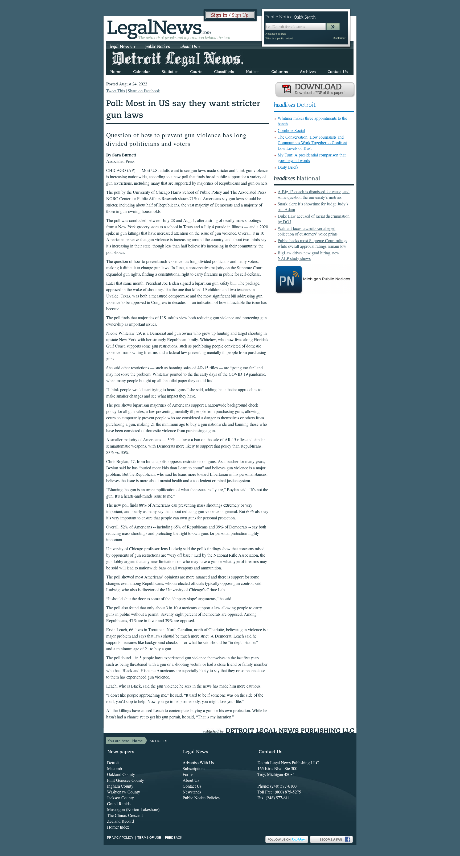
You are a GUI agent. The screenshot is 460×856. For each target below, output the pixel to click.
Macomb (114, 768)
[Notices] (253, 70)
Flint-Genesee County (125, 780)
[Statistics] (170, 70)
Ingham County (120, 786)
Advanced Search (275, 33)
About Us (191, 780)
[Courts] (196, 70)
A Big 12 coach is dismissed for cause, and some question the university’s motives (314, 194)
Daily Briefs (288, 167)
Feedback (173, 838)
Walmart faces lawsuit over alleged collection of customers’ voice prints (308, 231)
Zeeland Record (120, 821)
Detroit (113, 762)
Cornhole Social (291, 130)
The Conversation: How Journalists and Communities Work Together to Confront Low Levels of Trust (312, 142)
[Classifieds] (224, 70)
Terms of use (149, 838)
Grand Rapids (118, 803)
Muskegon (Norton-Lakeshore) (133, 809)
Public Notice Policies (201, 797)
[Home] (115, 70)
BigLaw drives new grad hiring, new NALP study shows (308, 255)
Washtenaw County (123, 792)
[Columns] (279, 70)
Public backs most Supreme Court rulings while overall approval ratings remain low (312, 243)
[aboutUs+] (190, 47)
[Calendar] (141, 70)
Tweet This (115, 90)
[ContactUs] (337, 70)
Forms (188, 774)
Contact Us (192, 786)
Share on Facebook (144, 90)
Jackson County (120, 797)
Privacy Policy (120, 838)
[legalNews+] (123, 47)
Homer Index (118, 827)
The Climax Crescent (125, 815)
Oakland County (121, 774)
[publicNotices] (157, 47)
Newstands (192, 792)
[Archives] (308, 70)
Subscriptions (194, 768)
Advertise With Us (198, 762)
